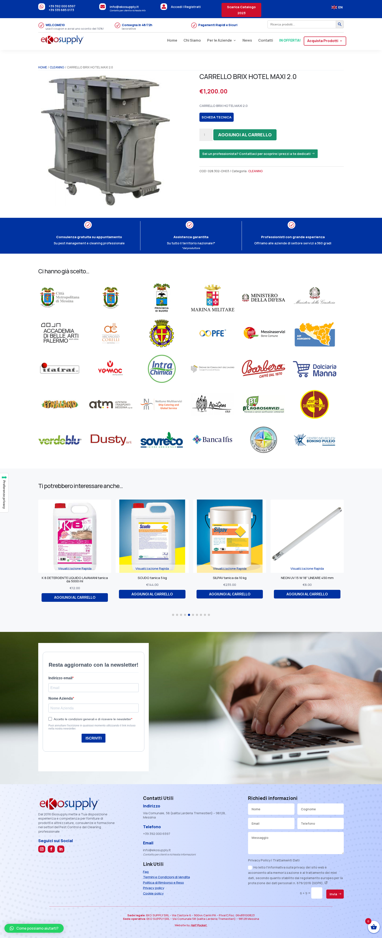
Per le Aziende (219, 41)
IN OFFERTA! (290, 41)
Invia (333, 894)
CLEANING (57, 67)
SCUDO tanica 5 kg (74, 577)
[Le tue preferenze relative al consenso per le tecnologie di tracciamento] (4, 492)
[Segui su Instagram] (41, 849)
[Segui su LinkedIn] (60, 849)
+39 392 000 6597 (62, 6)
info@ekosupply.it (124, 6)
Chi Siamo (192, 41)
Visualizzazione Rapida (75, 568)
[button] (173, 615)
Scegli (307, 597)
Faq (146, 871)
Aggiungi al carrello (245, 135)
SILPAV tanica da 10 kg (152, 577)
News (247, 41)
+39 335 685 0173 (61, 10)
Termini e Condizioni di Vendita (166, 877)
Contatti (265, 41)
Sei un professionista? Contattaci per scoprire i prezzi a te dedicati (256, 153)
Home (172, 41)
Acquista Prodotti (322, 41)
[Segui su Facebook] (51, 849)
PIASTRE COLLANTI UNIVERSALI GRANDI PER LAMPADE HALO (307, 579)
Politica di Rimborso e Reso (163, 882)
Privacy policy (153, 888)
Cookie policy (153, 893)
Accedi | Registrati (186, 6)
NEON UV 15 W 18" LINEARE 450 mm (229, 577)
